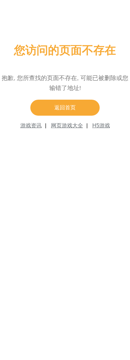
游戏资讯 (31, 125)
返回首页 (65, 107)
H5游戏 (101, 125)
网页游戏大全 (67, 125)
